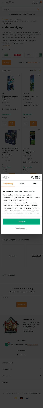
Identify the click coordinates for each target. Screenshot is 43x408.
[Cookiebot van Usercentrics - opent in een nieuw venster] (30, 177)
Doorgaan (21, 221)
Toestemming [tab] (8, 183)
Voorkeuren (20, 229)
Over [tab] (35, 183)
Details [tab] (21, 183)
